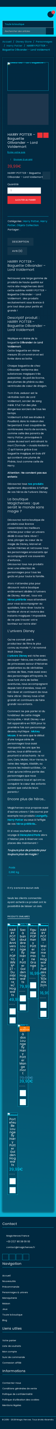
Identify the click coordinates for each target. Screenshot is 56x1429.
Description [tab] (20, 241)
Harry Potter (14, 45)
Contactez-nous (11, 1382)
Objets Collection (28, 225)
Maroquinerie (9, 1298)
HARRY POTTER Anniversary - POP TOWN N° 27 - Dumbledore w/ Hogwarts (12, 962)
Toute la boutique (12, 1314)
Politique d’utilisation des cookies (20, 1399)
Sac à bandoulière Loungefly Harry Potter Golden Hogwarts (23, 956)
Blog (4, 1320)
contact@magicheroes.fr (20, 1247)
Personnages (44, 41)
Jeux (4, 1309)
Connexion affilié (11, 1362)
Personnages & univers (15, 1292)
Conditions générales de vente (19, 1388)
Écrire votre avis (16, 152)
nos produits (35, 484)
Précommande (10, 1286)
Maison (6, 1303)
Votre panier (9, 1340)
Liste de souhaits (11, 1346)
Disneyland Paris (30, 835)
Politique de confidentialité (17, 1394)
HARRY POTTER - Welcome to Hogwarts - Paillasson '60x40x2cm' (43, 959)
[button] (12, 1011)
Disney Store (24, 41)
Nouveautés (9, 1281)
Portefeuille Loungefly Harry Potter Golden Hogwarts (12, 1142)
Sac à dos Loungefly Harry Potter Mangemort (23, 1052)
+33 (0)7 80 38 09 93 (18, 1241)
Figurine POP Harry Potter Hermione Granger (33, 949)
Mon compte (9, 1351)
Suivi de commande (13, 1357)
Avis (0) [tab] (17, 251)
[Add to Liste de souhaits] (46, 175)
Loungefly (41, 816)
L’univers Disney (17, 656)
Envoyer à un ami (23, 159)
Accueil (7, 41)
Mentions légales (11, 1405)
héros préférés (16, 599)
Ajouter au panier (25, 199)
